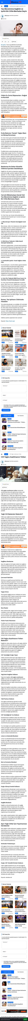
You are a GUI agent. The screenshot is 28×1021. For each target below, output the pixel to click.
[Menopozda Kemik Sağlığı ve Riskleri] (7, 365)
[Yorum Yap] (2, 41)
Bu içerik (3, 44)
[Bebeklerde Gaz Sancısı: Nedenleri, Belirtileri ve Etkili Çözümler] (7, 921)
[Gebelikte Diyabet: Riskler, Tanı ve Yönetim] (7, 351)
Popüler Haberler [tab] (7, 415)
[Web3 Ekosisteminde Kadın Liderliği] (20, 921)
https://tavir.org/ (10, 321)
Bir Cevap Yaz (6, 378)
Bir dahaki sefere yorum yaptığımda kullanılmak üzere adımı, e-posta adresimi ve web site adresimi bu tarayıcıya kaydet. (15, 406)
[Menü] (2, 2)
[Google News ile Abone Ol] (5, 38)
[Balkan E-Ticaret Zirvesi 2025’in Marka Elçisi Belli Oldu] (14, 441)
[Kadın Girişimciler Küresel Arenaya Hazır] (7, 336)
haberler (24, 1016)
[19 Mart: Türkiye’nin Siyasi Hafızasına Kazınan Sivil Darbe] (14, 434)
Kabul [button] (25, 1019)
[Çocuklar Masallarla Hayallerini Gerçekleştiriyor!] (14, 447)
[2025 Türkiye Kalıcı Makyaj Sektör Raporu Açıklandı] (20, 907)
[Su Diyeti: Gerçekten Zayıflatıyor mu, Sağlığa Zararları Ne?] (20, 365)
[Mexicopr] (15, 2)
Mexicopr (7, 15)
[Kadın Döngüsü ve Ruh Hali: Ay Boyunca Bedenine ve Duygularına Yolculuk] (7, 892)
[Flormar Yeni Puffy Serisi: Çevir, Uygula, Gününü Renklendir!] (20, 351)
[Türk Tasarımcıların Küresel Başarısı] (14, 427)
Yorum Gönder (6, 410)
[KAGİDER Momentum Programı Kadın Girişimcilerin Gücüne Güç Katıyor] (20, 336)
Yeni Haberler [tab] (20, 415)
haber (21, 1016)
